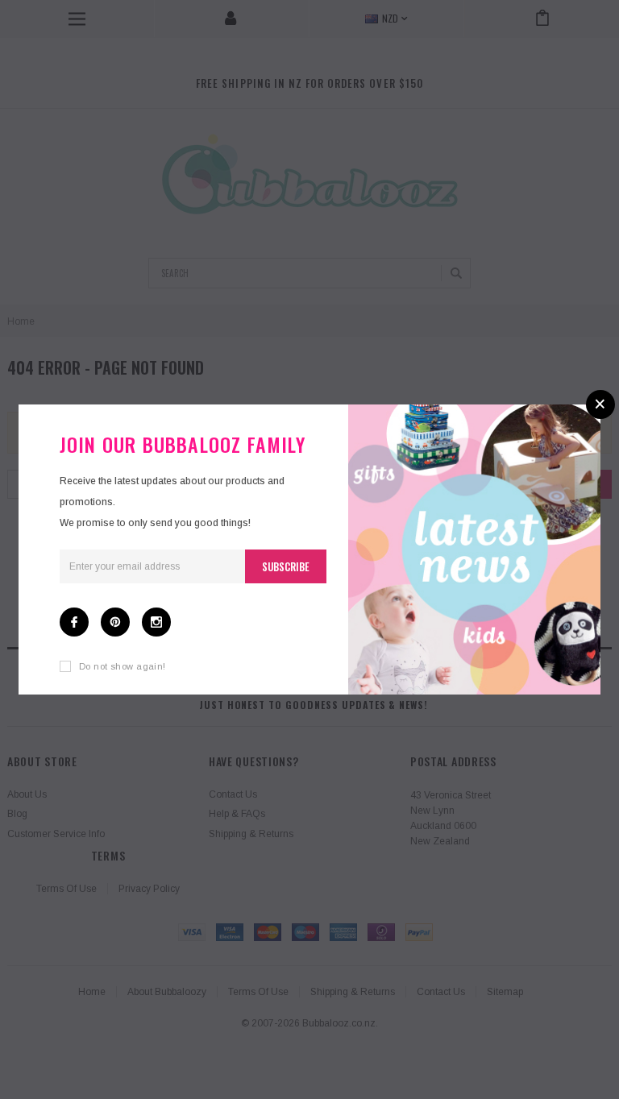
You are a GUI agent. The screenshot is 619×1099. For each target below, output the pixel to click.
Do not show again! (122, 666)
